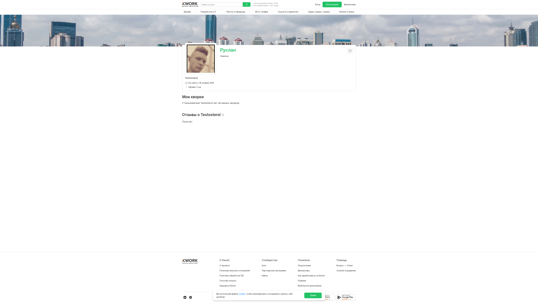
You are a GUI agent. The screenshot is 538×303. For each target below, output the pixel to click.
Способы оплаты (228, 280)
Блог (264, 265)
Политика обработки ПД (232, 275)
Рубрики (302, 280)
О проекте (225, 265)
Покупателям (304, 265)
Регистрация (332, 4)
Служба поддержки (346, 270)
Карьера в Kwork (228, 285)
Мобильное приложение (309, 285)
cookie (242, 294)
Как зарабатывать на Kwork (311, 275)
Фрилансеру (350, 4)
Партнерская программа (274, 270)
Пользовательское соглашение (235, 270)
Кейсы (265, 275)
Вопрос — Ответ (345, 265)
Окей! (313, 295)
